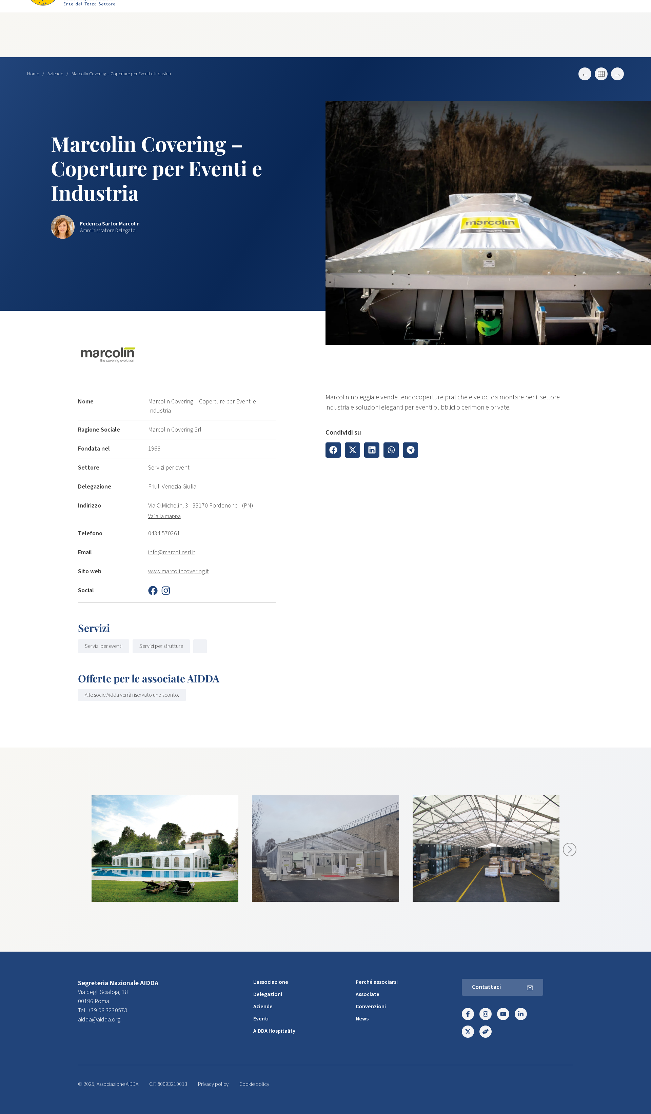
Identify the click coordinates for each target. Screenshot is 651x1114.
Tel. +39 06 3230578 (102, 1010)
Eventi (261, 1018)
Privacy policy (213, 1084)
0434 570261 (164, 533)
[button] (333, 450)
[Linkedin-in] (521, 1014)
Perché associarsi (377, 982)
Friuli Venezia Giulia (172, 486)
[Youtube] (503, 1014)
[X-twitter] (468, 1032)
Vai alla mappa (164, 516)
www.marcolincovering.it (178, 571)
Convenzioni (371, 1006)
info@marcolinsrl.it (171, 552)
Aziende (55, 74)
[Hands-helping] (485, 1032)
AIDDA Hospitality (274, 1031)
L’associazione (270, 982)
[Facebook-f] (468, 1014)
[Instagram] (485, 1014)
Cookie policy (254, 1084)
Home (33, 74)
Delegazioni (267, 994)
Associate (367, 994)
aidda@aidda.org (99, 1019)
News (362, 1018)
